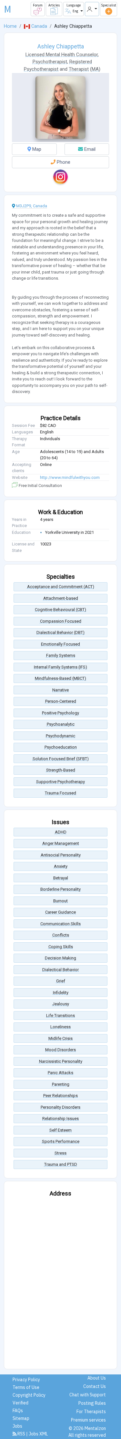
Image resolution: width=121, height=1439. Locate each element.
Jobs (17, 1426)
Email (89, 149)
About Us (96, 1378)
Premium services (88, 1420)
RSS (21, 1434)
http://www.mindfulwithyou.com (70, 477)
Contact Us (94, 1386)
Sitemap (21, 1418)
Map (36, 149)
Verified (20, 1403)
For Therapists (91, 1411)
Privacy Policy (26, 1379)
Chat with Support (87, 1395)
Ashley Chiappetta (60, 46)
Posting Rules (92, 1403)
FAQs (18, 1410)
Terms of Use (26, 1387)
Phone (62, 162)
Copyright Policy (29, 1395)
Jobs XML (38, 1434)
